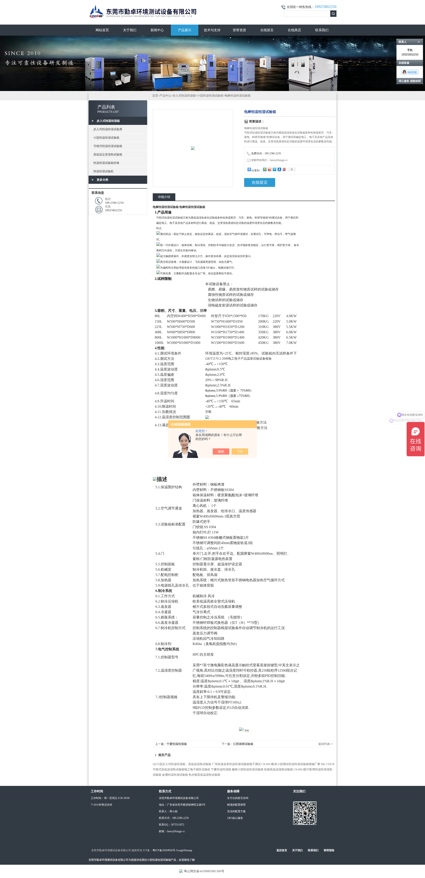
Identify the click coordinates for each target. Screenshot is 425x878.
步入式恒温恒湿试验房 (107, 129)
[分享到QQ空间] (264, 169)
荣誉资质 (239, 30)
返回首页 (281, 850)
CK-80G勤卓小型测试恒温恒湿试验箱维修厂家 (290, 764)
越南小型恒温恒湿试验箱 (247, 769)
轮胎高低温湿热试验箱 (278, 769)
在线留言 (267, 30)
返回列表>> (325, 744)
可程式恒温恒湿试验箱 (107, 146)
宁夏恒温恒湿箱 (177, 744)
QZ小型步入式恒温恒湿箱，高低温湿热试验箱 (182, 764)
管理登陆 (329, 850)
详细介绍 (164, 197)
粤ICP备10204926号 (164, 850)
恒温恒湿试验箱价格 (106, 163)
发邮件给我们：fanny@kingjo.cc (269, 160)
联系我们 (321, 30)
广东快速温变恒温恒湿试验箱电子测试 (236, 764)
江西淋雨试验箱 (243, 744)
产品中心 (165, 95)
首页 (155, 95)
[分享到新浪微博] (269, 169)
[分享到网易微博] (284, 169)
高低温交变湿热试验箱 (107, 154)
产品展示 (184, 30)
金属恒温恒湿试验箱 (175, 774)
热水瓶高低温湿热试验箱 (204, 774)
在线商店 (294, 30)
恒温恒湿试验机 (103, 171)
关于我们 (129, 30)
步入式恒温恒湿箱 (184, 95)
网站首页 (102, 30)
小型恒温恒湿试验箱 (106, 137)
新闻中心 (157, 30)
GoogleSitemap (184, 850)
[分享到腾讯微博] (274, 169)
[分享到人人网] (279, 169)
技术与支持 (212, 30)
